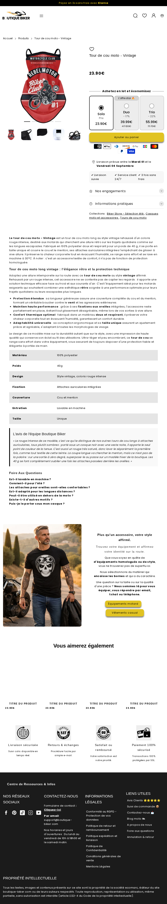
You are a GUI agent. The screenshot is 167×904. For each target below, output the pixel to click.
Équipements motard (123, 603)
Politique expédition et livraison (101, 838)
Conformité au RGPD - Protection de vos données (101, 816)
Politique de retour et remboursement (101, 828)
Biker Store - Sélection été (125, 214)
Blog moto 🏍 (136, 819)
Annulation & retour (140, 837)
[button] (27, 121)
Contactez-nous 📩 (140, 813)
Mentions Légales (98, 866)
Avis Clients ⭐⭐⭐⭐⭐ (143, 800)
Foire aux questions (140, 831)
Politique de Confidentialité (96, 848)
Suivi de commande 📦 (143, 806)
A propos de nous (139, 825)
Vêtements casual (125, 612)
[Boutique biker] (16, 15)
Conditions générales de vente (103, 858)
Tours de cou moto (133, 218)
